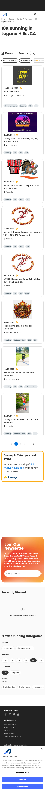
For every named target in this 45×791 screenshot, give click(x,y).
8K (26, 660)
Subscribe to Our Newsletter (16, 745)
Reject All (22, 779)
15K (41, 660)
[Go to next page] (34, 444)
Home (3, 19)
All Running (7, 648)
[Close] (41, 748)
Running (28, 19)
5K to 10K (8, 730)
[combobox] (9, 60)
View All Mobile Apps (12, 736)
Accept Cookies (23, 786)
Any (5, 660)
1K (12, 660)
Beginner (15, 672)
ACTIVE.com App (11, 724)
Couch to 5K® (10, 727)
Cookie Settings (22, 772)
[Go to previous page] (11, 444)
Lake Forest (25, 687)
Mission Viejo (10, 687)
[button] (25, 60)
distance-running (25, 648)
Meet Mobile (9, 733)
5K (19, 660)
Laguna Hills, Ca (15, 19)
